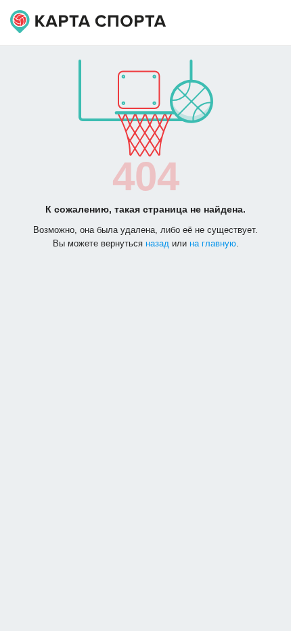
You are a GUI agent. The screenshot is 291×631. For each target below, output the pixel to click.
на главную (212, 243)
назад (157, 243)
